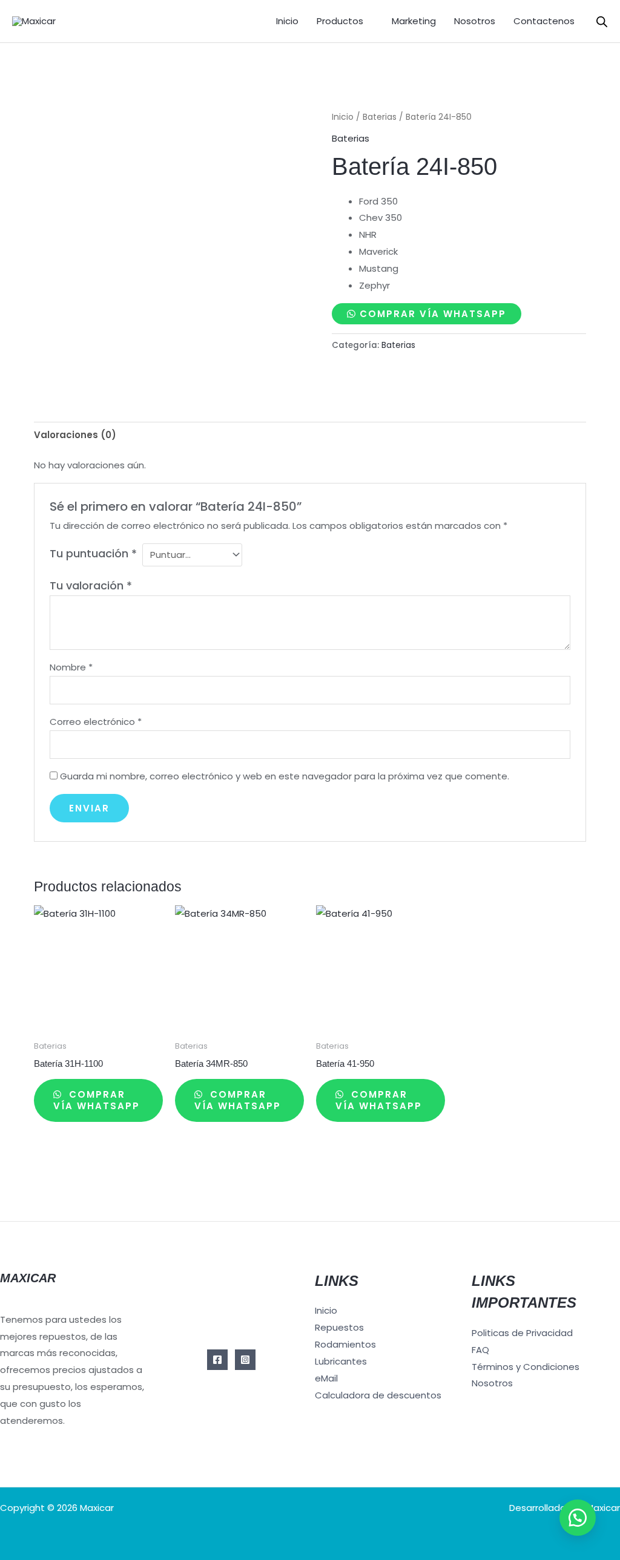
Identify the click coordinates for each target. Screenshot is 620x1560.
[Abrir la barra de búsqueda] (602, 21)
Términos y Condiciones (525, 1366)
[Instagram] (245, 1359)
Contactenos (544, 21)
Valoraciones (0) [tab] (75, 434)
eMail (326, 1378)
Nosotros (474, 21)
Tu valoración (91, 585)
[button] (577, 1517)
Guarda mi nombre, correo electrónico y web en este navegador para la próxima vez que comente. (284, 776)
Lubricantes (341, 1361)
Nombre (71, 667)
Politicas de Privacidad (522, 1332)
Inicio (287, 21)
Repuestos (339, 1327)
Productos (340, 21)
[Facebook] (217, 1359)
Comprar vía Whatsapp (433, 313)
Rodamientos (345, 1344)
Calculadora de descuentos (378, 1395)
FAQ (480, 1349)
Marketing (414, 21)
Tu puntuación (93, 553)
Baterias (380, 117)
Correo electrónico (96, 721)
